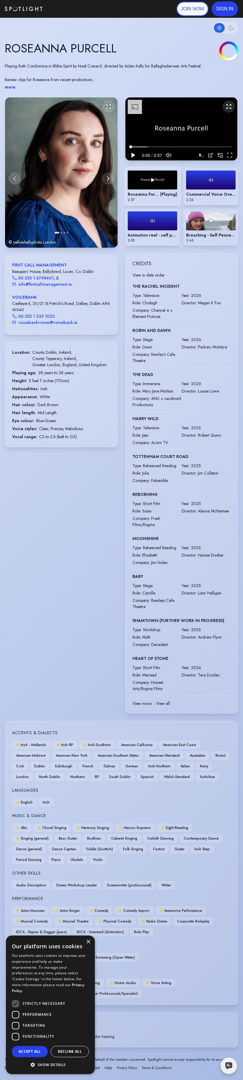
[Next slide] (108, 178)
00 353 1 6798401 (36, 278)
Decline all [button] (70, 1051)
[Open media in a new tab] (210, 155)
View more (141, 703)
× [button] (88, 942)
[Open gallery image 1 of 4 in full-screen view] (61, 172)
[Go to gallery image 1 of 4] (57, 233)
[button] (225, 8)
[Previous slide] (14, 178)
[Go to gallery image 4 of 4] (67, 233)
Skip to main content (65, 9)
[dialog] (50, 1005)
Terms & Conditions (157, 1068)
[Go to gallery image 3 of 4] (64, 233)
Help (108, 1068)
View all (163, 703)
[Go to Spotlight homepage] (23, 8)
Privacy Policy (127, 1068)
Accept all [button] (30, 1051)
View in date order (148, 275)
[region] (181, 128)
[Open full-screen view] (108, 106)
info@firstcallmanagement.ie (45, 284)
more (10, 87)
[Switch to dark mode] (225, 27)
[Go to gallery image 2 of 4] (61, 233)
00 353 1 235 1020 (36, 316)
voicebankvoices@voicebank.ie (47, 322)
